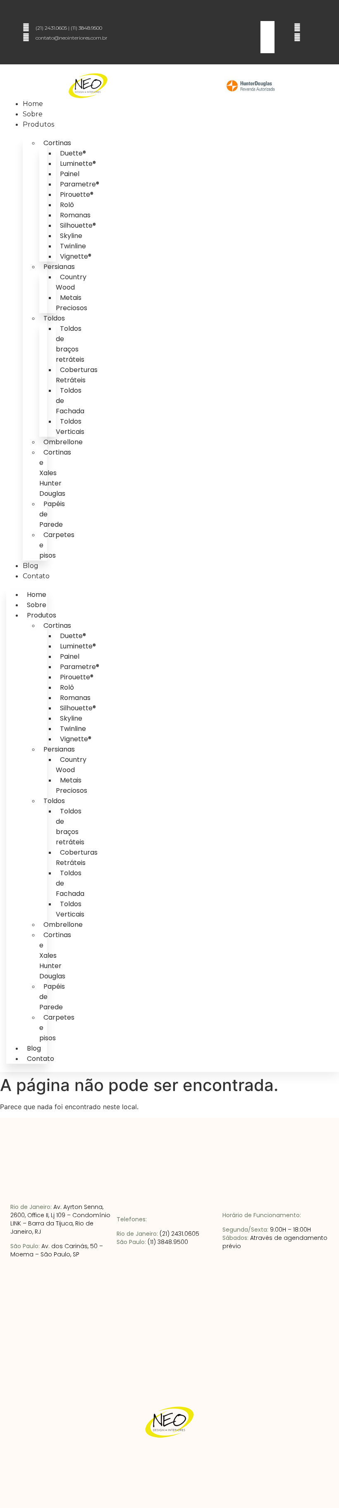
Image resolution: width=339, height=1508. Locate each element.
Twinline (73, 246)
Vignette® (75, 256)
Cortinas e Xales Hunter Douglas (55, 473)
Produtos (38, 124)
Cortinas (57, 143)
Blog (30, 566)
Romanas (75, 215)
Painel (69, 174)
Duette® (73, 153)
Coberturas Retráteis (77, 375)
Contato (36, 576)
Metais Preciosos (71, 303)
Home (33, 104)
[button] (262, 16)
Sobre (33, 114)
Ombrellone (63, 442)
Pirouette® (76, 194)
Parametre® (79, 184)
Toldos (54, 318)
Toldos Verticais (70, 426)
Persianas (59, 266)
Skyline (71, 235)
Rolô (67, 205)
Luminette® (78, 163)
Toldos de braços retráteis (70, 344)
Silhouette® (78, 225)
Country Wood (71, 282)
